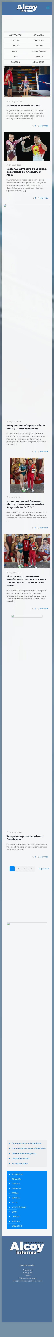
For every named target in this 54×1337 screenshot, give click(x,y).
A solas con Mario (20, 1163)
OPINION (39, 56)
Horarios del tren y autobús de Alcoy (29, 1148)
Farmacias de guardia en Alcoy (26, 1143)
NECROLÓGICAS (38, 51)
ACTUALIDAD (15, 35)
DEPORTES (38, 40)
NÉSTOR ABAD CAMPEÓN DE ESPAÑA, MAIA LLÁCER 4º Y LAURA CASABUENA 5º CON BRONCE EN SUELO (26, 581)
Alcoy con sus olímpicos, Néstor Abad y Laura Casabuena (25, 427)
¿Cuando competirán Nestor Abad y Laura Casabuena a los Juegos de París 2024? (25, 504)
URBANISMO (38, 62)
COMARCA (39, 35)
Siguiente (43, 868)
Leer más (44, 125)
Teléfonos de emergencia (24, 1153)
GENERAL (39, 45)
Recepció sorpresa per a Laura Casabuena (24, 838)
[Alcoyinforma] (27, 8)
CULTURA (15, 40)
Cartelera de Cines (21, 1158)
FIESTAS (15, 45)
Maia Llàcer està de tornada (23, 105)
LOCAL (15, 51)
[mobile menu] (48, 7)
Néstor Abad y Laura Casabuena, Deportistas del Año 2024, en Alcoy (26, 172)
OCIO (15, 56)
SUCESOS (15, 62)
